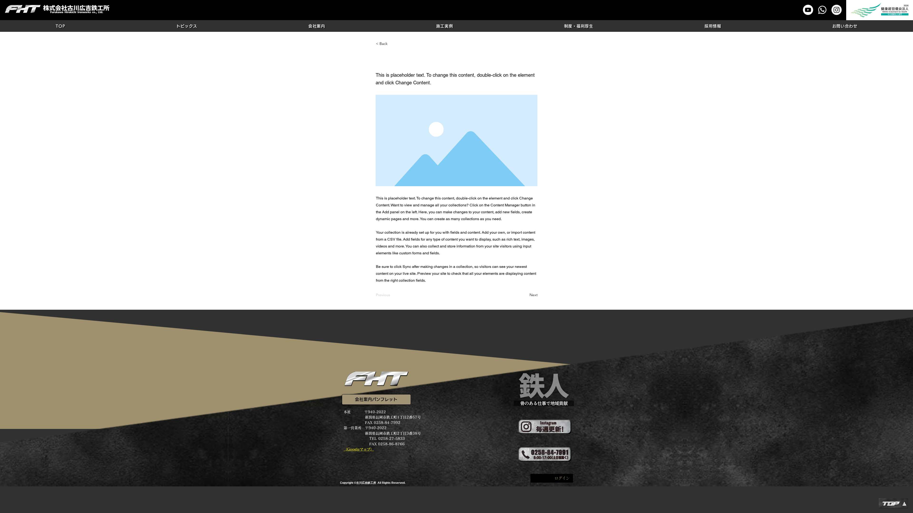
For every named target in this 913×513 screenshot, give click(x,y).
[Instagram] (836, 10)
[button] (187, 26)
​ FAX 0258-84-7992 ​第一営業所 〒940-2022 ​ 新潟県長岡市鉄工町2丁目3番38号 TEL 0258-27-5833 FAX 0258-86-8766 (382, 433)
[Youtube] (808, 10)
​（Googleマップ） (359, 449)
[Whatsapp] (822, 10)
